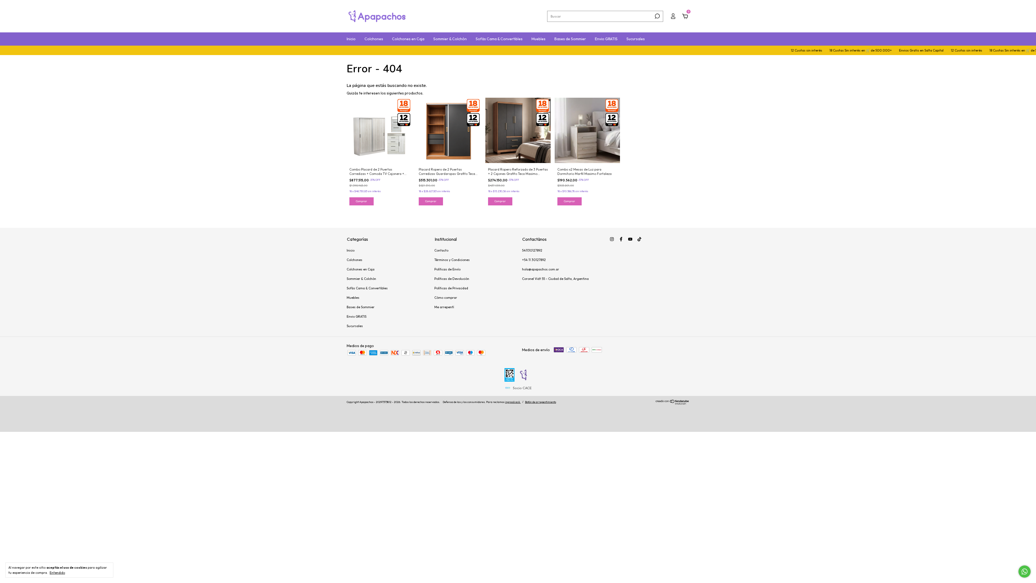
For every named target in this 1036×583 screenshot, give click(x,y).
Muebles (538, 38)
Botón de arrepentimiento (540, 402)
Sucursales (635, 38)
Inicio (351, 38)
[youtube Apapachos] (630, 239)
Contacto (441, 250)
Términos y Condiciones (452, 260)
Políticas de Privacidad (451, 288)
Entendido (57, 573)
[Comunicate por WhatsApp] (1024, 571)
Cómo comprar (445, 298)
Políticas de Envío (447, 269)
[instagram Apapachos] (612, 239)
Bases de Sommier (570, 38)
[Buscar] (657, 16)
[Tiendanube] (672, 403)
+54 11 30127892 (534, 260)
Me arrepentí (444, 307)
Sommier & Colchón (450, 38)
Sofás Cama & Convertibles (499, 38)
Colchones (373, 38)
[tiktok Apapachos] (639, 239)
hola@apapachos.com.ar (540, 269)
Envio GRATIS (606, 38)
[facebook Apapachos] (621, 239)
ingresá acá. (513, 402)
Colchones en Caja (408, 38)
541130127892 (532, 250)
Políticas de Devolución (451, 279)
